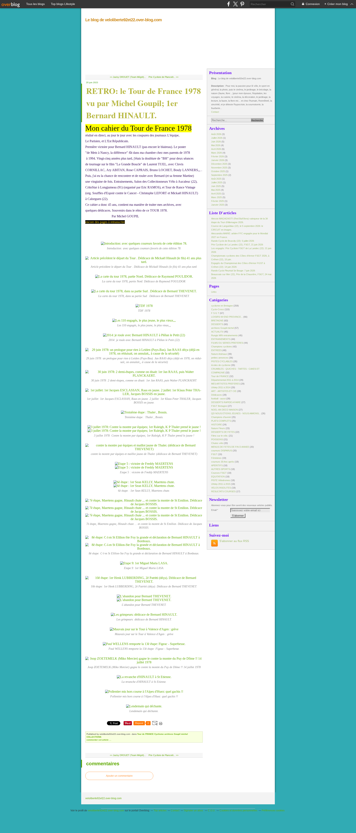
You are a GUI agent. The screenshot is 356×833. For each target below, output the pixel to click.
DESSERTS (217, 324)
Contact (215, 112)
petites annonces (219, 357)
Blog (213, 78)
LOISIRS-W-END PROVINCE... (227, 317)
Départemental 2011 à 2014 (225, 380)
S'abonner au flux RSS (234, 541)
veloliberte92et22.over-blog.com (103, 798)
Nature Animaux (219, 354)
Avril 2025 (216, 193)
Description (217, 86)
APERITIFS (217, 465)
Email (214, 510)
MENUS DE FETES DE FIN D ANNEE (230, 447)
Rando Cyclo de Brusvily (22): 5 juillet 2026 (232, 241)
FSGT (214, 454)
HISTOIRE (216, 424)
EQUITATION (218, 476)
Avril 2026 (216, 149)
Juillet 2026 (217, 138)
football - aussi (218, 398)
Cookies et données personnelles (238, 810)
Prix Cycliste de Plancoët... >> (163, 77)
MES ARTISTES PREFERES (225, 383)
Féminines (216, 458)
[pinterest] (242, 4)
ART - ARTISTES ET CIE (223, 391)
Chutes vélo (217, 443)
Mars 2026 (216, 152)
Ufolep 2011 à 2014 (220, 387)
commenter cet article (98, 740)
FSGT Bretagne (219, 406)
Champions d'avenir (221, 417)
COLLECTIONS (94, 737)
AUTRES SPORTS (220, 469)
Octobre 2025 (218, 171)
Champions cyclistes (221, 346)
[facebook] (228, 4)
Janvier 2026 (218, 160)
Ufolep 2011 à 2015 (220, 484)
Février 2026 (218, 156)
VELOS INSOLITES (221, 487)
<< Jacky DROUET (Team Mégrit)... (128, 77)
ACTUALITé (217, 331)
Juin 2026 (216, 141)
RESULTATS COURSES (223, 491)
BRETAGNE (217, 320)
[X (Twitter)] (235, 4)
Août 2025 (216, 178)
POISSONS (217, 439)
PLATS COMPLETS (221, 421)
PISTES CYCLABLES (222, 361)
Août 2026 (216, 134)
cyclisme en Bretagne (222, 305)
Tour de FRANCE (145, 734)
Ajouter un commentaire (119, 775)
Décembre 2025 (219, 164)
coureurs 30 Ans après (222, 461)
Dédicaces (216, 395)
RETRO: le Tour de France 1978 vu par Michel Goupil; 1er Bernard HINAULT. (143, 103)
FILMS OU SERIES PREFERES (227, 343)
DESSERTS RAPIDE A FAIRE (226, 402)
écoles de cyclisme (220, 365)
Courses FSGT (219, 473)
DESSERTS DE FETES (223, 432)
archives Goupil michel (176, 734)
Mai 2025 (216, 190)
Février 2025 (218, 201)
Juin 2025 (216, 186)
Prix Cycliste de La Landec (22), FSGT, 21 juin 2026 (237, 244)
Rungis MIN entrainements (224, 335)
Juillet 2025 (217, 182)
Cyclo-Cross (217, 309)
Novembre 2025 (219, 167)
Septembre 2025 (219, 175)
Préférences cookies (273, 810)
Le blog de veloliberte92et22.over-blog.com (123, 20)
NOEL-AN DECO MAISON (224, 409)
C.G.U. (211, 810)
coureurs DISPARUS (221, 450)
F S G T (215, 313)
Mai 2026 (216, 145)
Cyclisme (159, 734)
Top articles (160, 810)
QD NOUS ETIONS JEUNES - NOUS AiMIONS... (236, 413)
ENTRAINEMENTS (220, 339)
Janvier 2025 (218, 205)
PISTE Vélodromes (220, 480)
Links (214, 292)
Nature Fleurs (218, 428)
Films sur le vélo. (219, 435)
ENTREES (216, 350)
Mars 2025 (216, 197)
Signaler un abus (194, 810)
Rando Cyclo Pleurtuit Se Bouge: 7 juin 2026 (233, 270)
